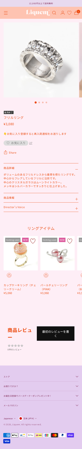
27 (30, 143)
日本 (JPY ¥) (28, 418)
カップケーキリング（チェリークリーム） (20, 287)
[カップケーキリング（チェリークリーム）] (21, 253)
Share (12, 152)
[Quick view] (9, 275)
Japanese (8, 418)
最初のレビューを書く (55, 333)
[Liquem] (38, 13)
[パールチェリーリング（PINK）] (57, 253)
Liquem (16, 424)
